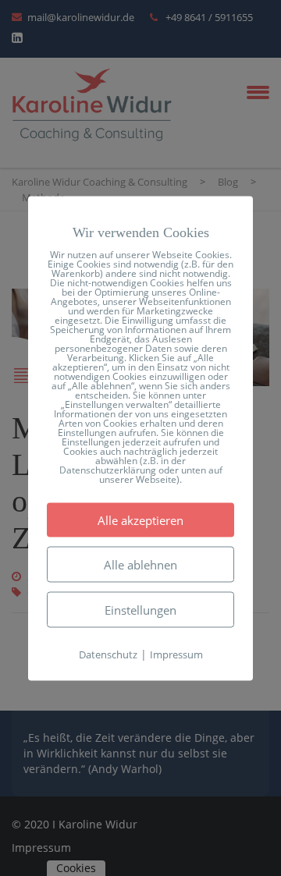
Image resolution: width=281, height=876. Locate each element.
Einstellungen (140, 609)
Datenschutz (108, 654)
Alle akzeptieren (140, 519)
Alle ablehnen (140, 564)
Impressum (176, 654)
